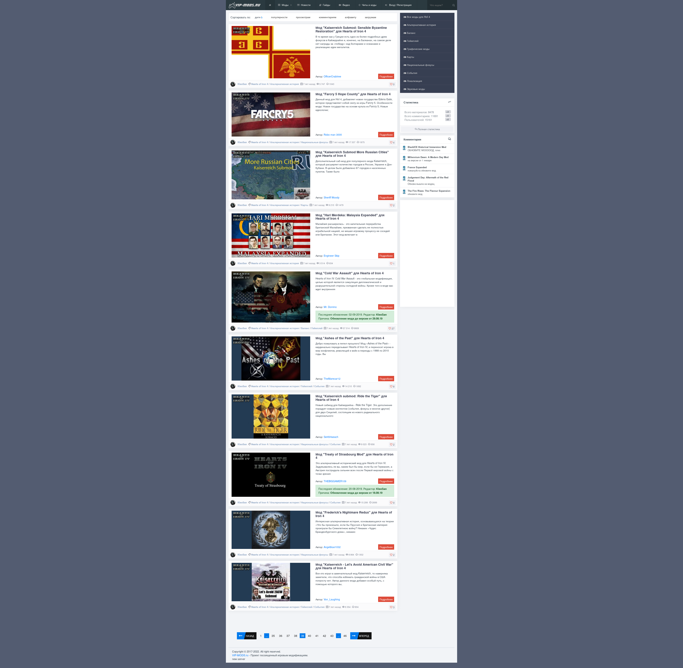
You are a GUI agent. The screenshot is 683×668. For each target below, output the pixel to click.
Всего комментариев (417, 116)
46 (345, 636)
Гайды (326, 5)
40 (309, 636)
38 (295, 636)
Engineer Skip (331, 255)
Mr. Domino (330, 307)
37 (288, 636)
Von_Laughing (332, 599)
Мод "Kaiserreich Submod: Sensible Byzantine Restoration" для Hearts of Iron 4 (351, 29)
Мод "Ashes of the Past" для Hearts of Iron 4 (350, 338)
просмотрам (303, 17)
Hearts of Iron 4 (259, 84)
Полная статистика (428, 129)
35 (273, 636)
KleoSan (242, 84)
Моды (285, 5)
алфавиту (350, 17)
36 (280, 636)
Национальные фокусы (314, 142)
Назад (250, 636)
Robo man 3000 (333, 134)
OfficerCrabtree (332, 76)
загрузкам (370, 17)
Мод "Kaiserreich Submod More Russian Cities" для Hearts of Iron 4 (352, 154)
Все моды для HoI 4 (418, 17)
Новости (306, 5)
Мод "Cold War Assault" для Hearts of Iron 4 (350, 273)
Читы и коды (369, 5)
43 (331, 636)
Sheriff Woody (331, 197)
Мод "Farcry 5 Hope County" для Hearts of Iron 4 (353, 94)
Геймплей (316, 328)
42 (324, 636)
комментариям (327, 17)
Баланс (305, 328)
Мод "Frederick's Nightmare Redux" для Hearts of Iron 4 (354, 514)
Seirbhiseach (331, 437)
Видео (346, 5)
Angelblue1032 (332, 547)
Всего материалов (419, 112)
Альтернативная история (284, 84)
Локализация (414, 81)
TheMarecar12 (332, 378)
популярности (279, 17)
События (319, 386)
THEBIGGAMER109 (335, 481)
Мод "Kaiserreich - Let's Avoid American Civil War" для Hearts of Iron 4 (354, 566)
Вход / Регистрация (400, 5)
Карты (304, 205)
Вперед (364, 636)
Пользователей (413, 120)
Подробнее (386, 76)
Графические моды (418, 49)
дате (258, 17)
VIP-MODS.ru (240, 655)
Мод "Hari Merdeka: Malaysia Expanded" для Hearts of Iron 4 (350, 217)
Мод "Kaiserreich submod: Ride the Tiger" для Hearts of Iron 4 (351, 398)
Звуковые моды (415, 89)
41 (317, 636)
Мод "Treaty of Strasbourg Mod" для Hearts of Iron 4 (354, 456)
